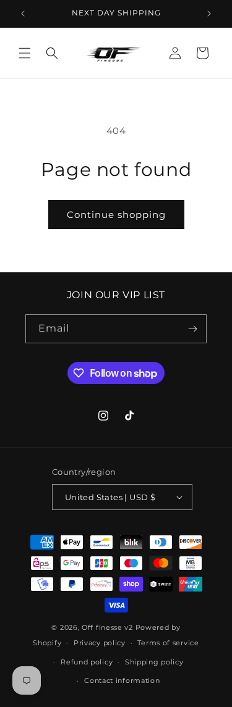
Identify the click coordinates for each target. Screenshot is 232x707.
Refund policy (87, 662)
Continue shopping (116, 214)
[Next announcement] (209, 13)
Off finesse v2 (107, 627)
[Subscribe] (192, 328)
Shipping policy (154, 662)
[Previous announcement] (23, 13)
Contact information (122, 680)
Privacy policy (100, 642)
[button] (24, 53)
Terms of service (168, 642)
